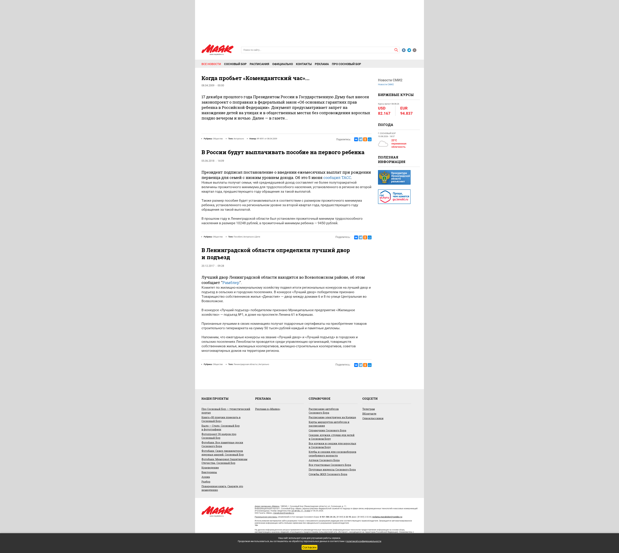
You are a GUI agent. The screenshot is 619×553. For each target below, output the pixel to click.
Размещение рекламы (266, 517)
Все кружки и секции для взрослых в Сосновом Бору (332, 445)
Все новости (211, 64)
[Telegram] (361, 139)
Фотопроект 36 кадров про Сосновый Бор (218, 435)
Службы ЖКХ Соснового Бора (328, 474)
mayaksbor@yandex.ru (283, 513)
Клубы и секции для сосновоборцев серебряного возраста (332, 453)
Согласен (309, 547)
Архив (205, 477)
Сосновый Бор (235, 64)
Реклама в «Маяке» (267, 409)
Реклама (322, 64)
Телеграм (368, 409)
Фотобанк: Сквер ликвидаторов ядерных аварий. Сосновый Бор (222, 452)
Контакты (304, 64)
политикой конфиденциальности (363, 541)
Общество (218, 138)
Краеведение (210, 467)
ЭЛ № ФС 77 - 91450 (300, 511)
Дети (257, 237)
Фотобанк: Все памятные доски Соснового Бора (222, 444)
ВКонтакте (369, 413)
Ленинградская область (245, 364)
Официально (282, 64)
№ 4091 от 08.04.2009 (267, 138)
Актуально (239, 138)
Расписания (259, 64)
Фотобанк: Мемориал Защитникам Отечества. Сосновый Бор (224, 461)
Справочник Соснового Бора (327, 430)
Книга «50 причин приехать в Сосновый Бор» (221, 419)
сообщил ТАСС (337, 177)
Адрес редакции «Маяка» (267, 506)
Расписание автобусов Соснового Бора (324, 410)
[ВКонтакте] (356, 139)
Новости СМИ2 (386, 84)
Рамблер (230, 282)
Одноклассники (372, 418)
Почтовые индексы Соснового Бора (332, 469)
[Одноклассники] (365, 139)
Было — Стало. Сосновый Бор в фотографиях (220, 427)
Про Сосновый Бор (346, 64)
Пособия (238, 237)
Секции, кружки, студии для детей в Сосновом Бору (331, 436)
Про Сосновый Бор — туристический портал (225, 410)
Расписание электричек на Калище (332, 417)
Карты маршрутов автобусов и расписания (329, 423)
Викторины (209, 472)
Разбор (205, 481)
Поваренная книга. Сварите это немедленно (222, 488)
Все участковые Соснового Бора (330, 464)
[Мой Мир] (370, 139)
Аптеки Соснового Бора (324, 460)
